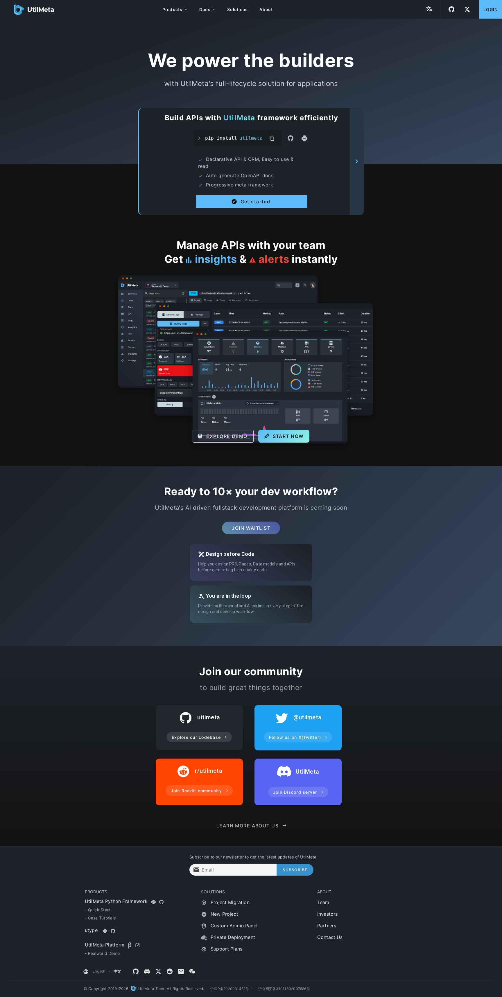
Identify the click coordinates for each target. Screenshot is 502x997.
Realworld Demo (104, 953)
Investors (327, 914)
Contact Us (330, 937)
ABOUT (324, 891)
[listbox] (134, 922)
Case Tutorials (102, 917)
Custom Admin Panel (233, 925)
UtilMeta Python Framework (116, 901)
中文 (117, 971)
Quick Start (99, 909)
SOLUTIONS (213, 891)
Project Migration (229, 902)
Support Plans (225, 949)
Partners (326, 925)
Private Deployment (232, 937)
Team (323, 902)
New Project (223, 914)
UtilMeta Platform (105, 945)
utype (92, 930)
